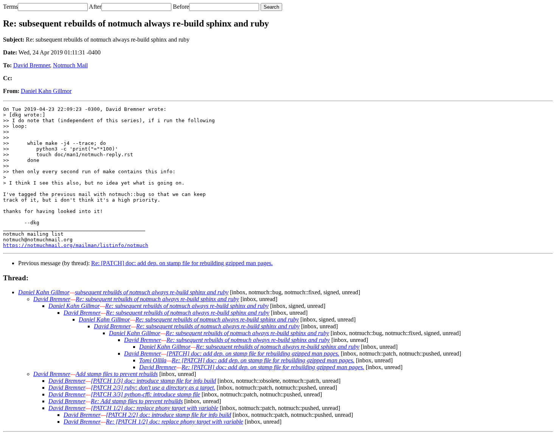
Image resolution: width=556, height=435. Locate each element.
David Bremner (31, 65)
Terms (10, 6)
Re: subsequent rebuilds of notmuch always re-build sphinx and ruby (157, 299)
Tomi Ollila (152, 360)
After (95, 6)
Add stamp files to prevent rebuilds (117, 374)
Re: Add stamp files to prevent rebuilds (137, 401)
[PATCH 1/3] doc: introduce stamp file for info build (153, 381)
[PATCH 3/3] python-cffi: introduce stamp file (145, 394)
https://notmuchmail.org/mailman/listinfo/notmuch (75, 245)
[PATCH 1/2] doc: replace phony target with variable (154, 408)
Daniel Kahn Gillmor (46, 91)
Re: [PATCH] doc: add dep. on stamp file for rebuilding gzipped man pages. (182, 263)
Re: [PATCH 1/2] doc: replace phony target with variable (174, 421)
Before (181, 6)
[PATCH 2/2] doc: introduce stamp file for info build (168, 415)
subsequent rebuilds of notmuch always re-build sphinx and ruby (151, 292)
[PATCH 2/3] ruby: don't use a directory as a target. (153, 387)
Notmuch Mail (70, 65)
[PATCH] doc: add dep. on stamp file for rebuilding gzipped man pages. (252, 353)
